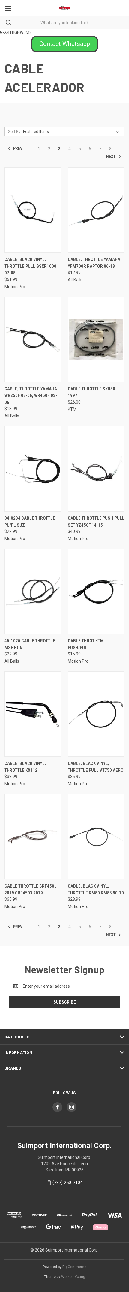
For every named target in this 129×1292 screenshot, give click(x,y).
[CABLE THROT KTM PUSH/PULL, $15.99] (96, 591)
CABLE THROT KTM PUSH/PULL (86, 644)
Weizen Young (73, 1277)
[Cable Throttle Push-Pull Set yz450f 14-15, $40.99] (96, 468)
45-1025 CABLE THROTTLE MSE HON (29, 644)
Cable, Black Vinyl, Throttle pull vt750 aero (96, 767)
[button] (64, 44)
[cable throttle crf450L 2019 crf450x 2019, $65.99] (33, 836)
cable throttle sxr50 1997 (91, 392)
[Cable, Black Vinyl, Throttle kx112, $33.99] (33, 714)
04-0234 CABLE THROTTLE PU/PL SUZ (29, 521)
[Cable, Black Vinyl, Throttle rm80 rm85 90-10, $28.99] (96, 836)
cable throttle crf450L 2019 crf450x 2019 (30, 889)
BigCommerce (74, 1267)
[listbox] (72, 131)
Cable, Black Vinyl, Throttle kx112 (25, 767)
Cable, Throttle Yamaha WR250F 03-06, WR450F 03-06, (30, 395)
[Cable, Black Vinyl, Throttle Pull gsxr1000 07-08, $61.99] (33, 210)
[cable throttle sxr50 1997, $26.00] (96, 339)
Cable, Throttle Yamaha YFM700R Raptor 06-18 (94, 263)
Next (111, 156)
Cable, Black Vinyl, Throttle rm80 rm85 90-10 (96, 889)
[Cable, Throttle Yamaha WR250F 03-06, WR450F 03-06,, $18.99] (33, 339)
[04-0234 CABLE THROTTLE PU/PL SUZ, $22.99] (33, 468)
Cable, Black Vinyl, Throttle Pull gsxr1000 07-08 (30, 266)
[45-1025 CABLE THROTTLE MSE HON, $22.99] (33, 591)
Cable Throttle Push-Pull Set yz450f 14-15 (96, 521)
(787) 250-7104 (67, 1182)
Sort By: (14, 131)
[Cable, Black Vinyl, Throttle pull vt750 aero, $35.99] (96, 714)
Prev (17, 148)
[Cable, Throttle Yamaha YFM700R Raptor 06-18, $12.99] (96, 210)
